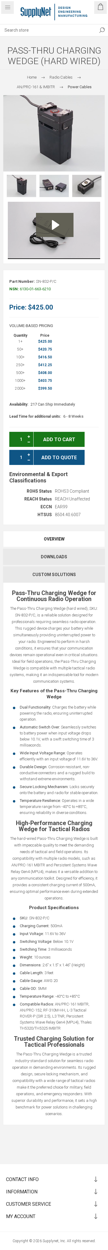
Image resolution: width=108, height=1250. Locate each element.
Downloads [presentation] (54, 556)
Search (102, 30)
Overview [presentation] (54, 539)
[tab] (54, 539)
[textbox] (48, 30)
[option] (21, 186)
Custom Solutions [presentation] (54, 574)
